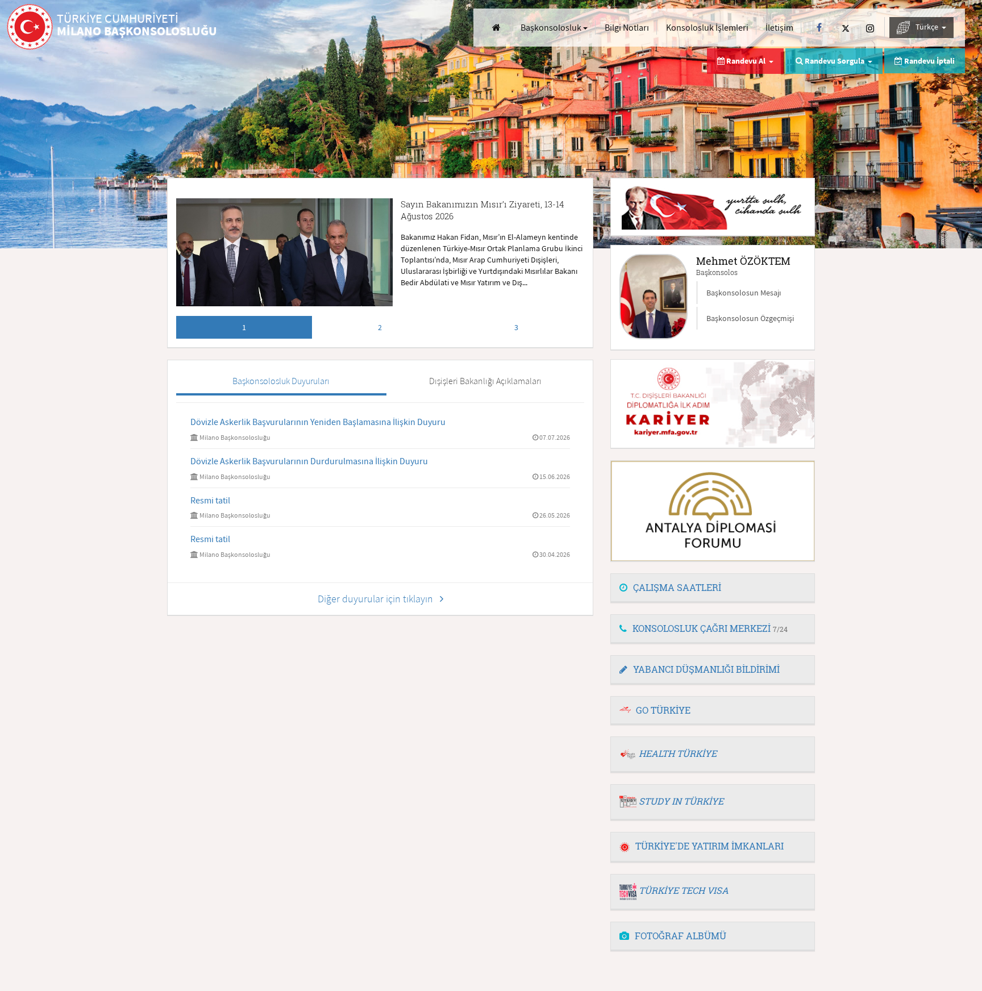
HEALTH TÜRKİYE (678, 753)
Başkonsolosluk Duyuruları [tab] (281, 380)
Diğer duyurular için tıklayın (379, 598)
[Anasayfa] (496, 27)
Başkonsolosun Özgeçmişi (750, 318)
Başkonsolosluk (552, 27)
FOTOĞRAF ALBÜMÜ (680, 936)
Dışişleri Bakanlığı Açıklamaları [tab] (485, 380)
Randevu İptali (928, 61)
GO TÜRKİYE (663, 710)
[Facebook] (819, 27)
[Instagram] (870, 27)
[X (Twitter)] (845, 27)
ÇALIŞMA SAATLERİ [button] (677, 587)
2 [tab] (380, 327)
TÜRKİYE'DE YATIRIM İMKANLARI (709, 846)
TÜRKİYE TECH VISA (684, 890)
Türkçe (928, 27)
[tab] (712, 588)
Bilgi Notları (627, 27)
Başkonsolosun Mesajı (743, 293)
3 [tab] (516, 327)
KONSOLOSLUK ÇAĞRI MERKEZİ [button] (710, 628)
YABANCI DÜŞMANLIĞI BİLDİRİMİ (706, 669)
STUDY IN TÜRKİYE (681, 801)
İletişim (779, 27)
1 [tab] (244, 327)
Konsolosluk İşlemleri (707, 27)
